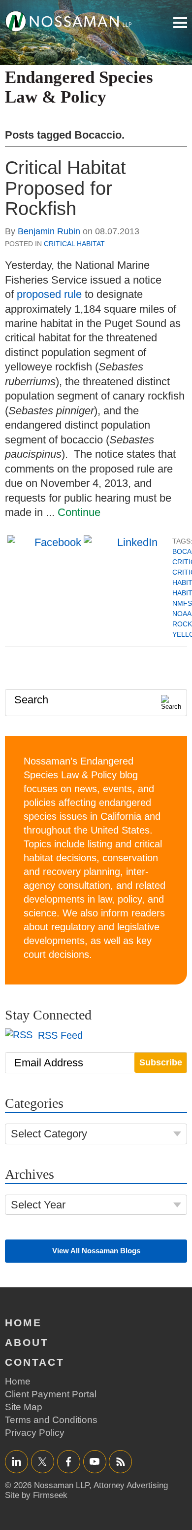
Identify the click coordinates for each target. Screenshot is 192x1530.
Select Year (38, 1205)
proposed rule (49, 294)
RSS (120, 1461)
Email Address (48, 1062)
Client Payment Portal (50, 1394)
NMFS (182, 603)
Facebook (68, 1461)
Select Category (49, 1134)
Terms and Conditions (51, 1420)
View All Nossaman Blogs (96, 1250)
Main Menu (180, 22)
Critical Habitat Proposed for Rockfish (65, 188)
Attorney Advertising (131, 1485)
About (27, 1342)
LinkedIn (16, 1461)
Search (31, 699)
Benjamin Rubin (49, 231)
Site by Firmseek (36, 1495)
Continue (79, 512)
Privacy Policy (34, 1432)
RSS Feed (59, 1035)
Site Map (23, 1407)
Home (23, 1322)
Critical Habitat (74, 244)
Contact (34, 1362)
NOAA (182, 614)
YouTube (94, 1461)
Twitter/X (42, 1461)
